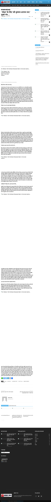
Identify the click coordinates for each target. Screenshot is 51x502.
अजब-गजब (33, 5)
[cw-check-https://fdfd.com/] (6, 411)
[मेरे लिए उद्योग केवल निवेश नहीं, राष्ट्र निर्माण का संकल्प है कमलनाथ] (28, 411)
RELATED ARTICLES (5, 405)
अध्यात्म (30, 5)
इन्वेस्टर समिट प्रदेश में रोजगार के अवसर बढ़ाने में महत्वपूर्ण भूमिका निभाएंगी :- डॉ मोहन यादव (26, 392)
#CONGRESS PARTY (14, 381)
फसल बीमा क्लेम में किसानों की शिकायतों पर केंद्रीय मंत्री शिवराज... (11, 434)
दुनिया (21, 2)
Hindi (4, 452)
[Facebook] (46, 5)
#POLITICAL (3, 382)
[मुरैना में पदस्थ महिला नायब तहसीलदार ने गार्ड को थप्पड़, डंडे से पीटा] (37, 32)
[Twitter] (47, 5)
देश (17, 2)
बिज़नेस (33, 2)
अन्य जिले (24, 5)
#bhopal (5, 381)
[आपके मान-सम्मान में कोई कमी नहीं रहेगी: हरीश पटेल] (20, 445)
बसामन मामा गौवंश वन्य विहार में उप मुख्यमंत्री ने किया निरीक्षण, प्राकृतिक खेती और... (45, 26)
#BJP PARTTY (9, 381)
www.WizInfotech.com (20, 501)
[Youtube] (49, 5)
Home (2, 8)
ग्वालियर (21, 5)
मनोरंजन (28, 5)
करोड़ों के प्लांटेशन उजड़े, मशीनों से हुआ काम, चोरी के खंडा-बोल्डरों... (11, 439)
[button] (49, 2)
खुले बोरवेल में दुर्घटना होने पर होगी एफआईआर (7, 391)
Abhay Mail (3, 16)
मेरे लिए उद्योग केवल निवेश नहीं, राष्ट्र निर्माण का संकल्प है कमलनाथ (42, 63)
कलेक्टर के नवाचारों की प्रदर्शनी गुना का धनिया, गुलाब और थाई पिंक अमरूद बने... (45, 38)
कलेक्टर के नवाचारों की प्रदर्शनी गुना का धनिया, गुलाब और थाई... (11, 444)
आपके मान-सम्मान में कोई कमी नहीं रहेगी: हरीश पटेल (28, 444)
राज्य (24, 2)
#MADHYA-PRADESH (26, 381)
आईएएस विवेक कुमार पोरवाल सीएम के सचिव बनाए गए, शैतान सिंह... (28, 439)
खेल (36, 2)
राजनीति (28, 2)
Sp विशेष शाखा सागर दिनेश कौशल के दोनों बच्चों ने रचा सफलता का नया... (45, 13)
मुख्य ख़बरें (13, 2)
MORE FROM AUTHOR (12, 405)
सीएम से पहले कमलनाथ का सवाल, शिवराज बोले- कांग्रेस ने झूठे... (28, 434)
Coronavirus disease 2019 (40, 50)
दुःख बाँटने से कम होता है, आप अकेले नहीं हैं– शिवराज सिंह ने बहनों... (45, 19)
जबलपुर (18, 5)
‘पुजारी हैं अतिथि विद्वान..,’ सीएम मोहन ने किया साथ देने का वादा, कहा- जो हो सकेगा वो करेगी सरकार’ (42, 54)
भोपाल (13, 5)
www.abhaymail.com (5, 501)
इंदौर (15, 5)
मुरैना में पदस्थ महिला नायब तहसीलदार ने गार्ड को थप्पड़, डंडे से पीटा (45, 32)
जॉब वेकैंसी (37, 5)
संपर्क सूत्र (40, 2)
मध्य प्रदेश (7, 8)
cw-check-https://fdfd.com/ (5, 415)
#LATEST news (20, 381)
